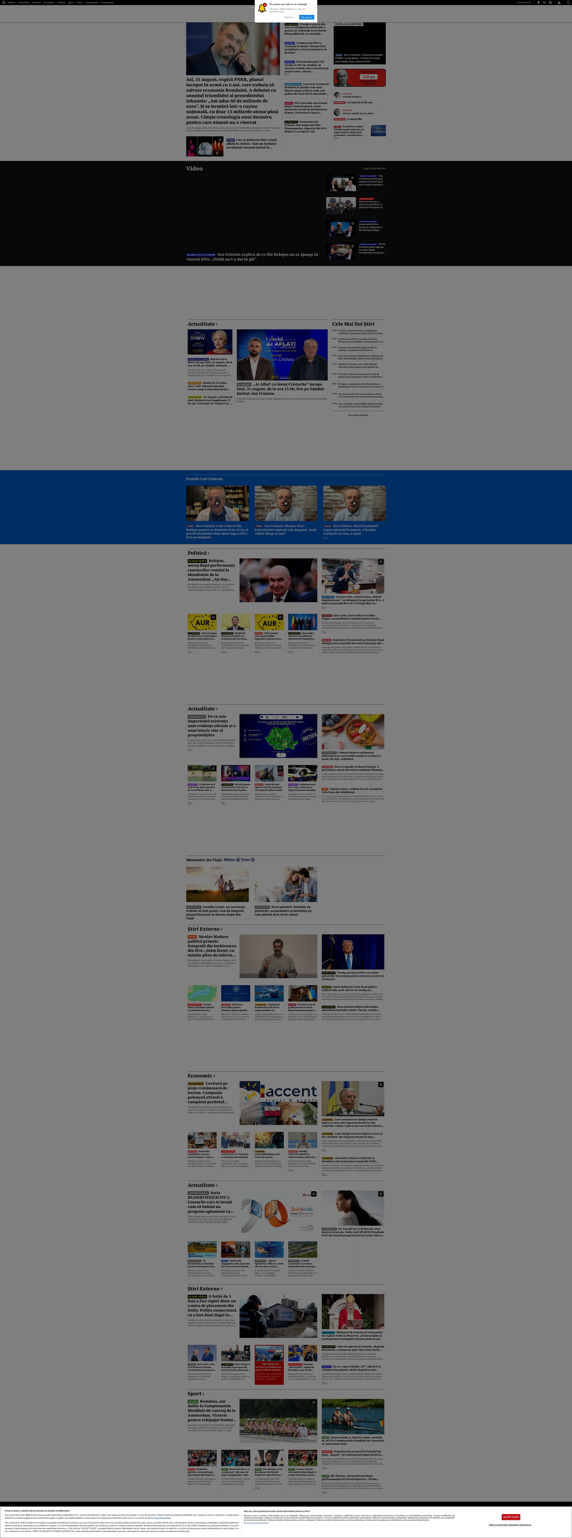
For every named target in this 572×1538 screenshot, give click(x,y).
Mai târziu (289, 17)
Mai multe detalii (163, 1518)
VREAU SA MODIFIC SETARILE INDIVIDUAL (510, 1525)
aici (66, 1528)
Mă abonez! (307, 17)
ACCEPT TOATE (511, 1517)
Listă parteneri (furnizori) (256, 1523)
